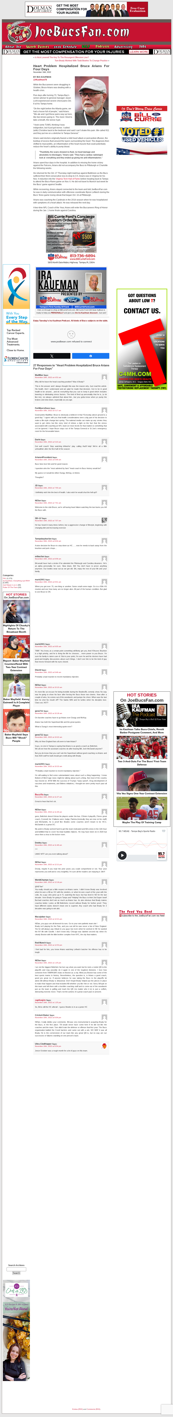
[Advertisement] (16, 107)
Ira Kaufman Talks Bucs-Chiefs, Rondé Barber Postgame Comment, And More (142, 731)
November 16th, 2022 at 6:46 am (48, 460)
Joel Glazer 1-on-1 (10, 585)
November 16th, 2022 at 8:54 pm (48, 1046)
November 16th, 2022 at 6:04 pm (48, 1017)
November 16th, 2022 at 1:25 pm (48, 963)
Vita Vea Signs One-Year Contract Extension (142, 793)
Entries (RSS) (77, 1409)
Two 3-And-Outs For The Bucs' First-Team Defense (142, 763)
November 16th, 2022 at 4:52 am (48, 377)
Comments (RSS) (93, 1409)
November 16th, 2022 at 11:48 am (48, 845)
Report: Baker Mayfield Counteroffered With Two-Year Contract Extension (16, 665)
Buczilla (39, 794)
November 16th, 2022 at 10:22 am (48, 737)
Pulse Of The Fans (10, 587)
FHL (4, 578)
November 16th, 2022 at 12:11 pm (48, 864)
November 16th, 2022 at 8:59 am (48, 559)
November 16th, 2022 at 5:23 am (48, 442)
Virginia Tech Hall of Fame (68, 179)
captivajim (40, 1000)
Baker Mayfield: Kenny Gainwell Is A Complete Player (16, 702)
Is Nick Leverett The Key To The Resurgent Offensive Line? (62, 57)
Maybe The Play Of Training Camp (141, 822)
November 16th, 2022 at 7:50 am (48, 488)
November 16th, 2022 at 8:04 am (48, 541)
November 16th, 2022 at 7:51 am (48, 503)
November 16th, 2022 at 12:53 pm (48, 945)
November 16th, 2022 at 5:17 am (48, 410)
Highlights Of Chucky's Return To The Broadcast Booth (16, 628)
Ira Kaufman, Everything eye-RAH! (16, 581)
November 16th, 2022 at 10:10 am (48, 687)
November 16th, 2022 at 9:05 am (48, 646)
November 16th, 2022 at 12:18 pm (48, 882)
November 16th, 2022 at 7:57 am (48, 521)
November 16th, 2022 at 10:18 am (48, 713)
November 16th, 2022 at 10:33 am (48, 766)
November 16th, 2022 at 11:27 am (48, 797)
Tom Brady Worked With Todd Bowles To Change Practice (81, 60)
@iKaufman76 (40, 80)
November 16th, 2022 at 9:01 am (48, 582)
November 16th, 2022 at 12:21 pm (48, 919)
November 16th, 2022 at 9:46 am (48, 672)
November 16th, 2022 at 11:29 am (48, 812)
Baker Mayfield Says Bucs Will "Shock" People (16, 737)
